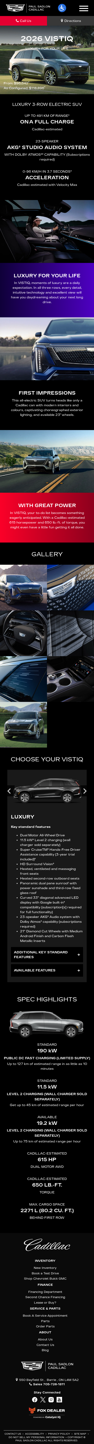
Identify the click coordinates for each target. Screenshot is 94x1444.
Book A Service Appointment (45, 1315)
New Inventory (45, 1268)
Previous (9, 790)
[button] (62, 8)
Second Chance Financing (45, 1297)
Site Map (80, 1434)
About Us (45, 1339)
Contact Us (45, 1345)
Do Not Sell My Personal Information (37, 1437)
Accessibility (35, 1434)
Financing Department (45, 1292)
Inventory (45, 1260)
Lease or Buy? (45, 1302)
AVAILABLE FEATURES (34, 970)
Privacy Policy (59, 1434)
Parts (45, 1321)
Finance (45, 1284)
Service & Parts (45, 1308)
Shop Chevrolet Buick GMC (45, 1278)
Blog (45, 1350)
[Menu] (84, 9)
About (45, 1332)
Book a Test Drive (45, 1273)
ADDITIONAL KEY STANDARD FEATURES (41, 954)
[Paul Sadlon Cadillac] (28, 8)
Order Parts (45, 1326)
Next (84, 790)
